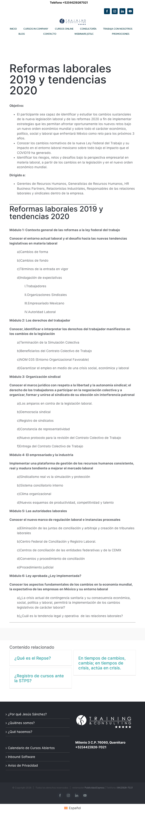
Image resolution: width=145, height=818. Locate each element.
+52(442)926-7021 (90, 747)
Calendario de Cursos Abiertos (31, 748)
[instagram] (115, 11)
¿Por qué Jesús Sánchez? (27, 714)
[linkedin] (122, 11)
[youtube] (130, 11)
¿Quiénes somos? (21, 723)
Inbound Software (21, 757)
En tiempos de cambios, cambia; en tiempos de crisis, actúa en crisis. (102, 663)
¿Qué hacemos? (20, 732)
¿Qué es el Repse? (32, 658)
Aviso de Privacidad (23, 765)
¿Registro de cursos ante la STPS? (39, 678)
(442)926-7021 (125, 787)
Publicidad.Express (94, 787)
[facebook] (107, 11)
